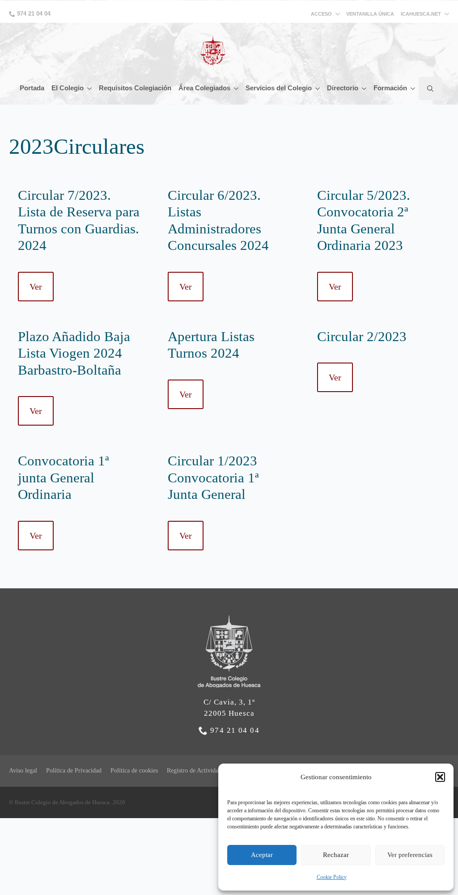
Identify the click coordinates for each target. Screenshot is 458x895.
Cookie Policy (332, 877)
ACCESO (321, 14)
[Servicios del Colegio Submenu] (317, 88)
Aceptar (262, 854)
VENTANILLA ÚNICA (370, 14)
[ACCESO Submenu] (339, 14)
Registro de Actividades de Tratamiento (217, 770)
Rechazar (336, 854)
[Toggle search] (430, 88)
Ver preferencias (410, 854)
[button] (440, 777)
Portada (32, 88)
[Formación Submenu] (413, 88)
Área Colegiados (204, 88)
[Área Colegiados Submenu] (236, 88)
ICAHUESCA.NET (421, 14)
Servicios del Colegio (279, 88)
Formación (390, 88)
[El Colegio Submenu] (89, 88)
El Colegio (67, 88)
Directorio (342, 88)
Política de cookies (134, 770)
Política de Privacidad (74, 770)
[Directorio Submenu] (364, 88)
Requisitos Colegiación (135, 88)
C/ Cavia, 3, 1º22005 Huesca (229, 708)
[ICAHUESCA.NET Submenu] (445, 14)
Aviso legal (23, 770)
